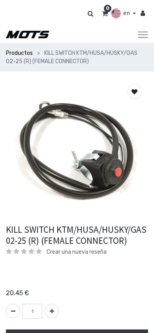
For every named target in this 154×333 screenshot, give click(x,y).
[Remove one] (13, 311)
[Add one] (52, 311)
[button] (134, 91)
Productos (19, 53)
